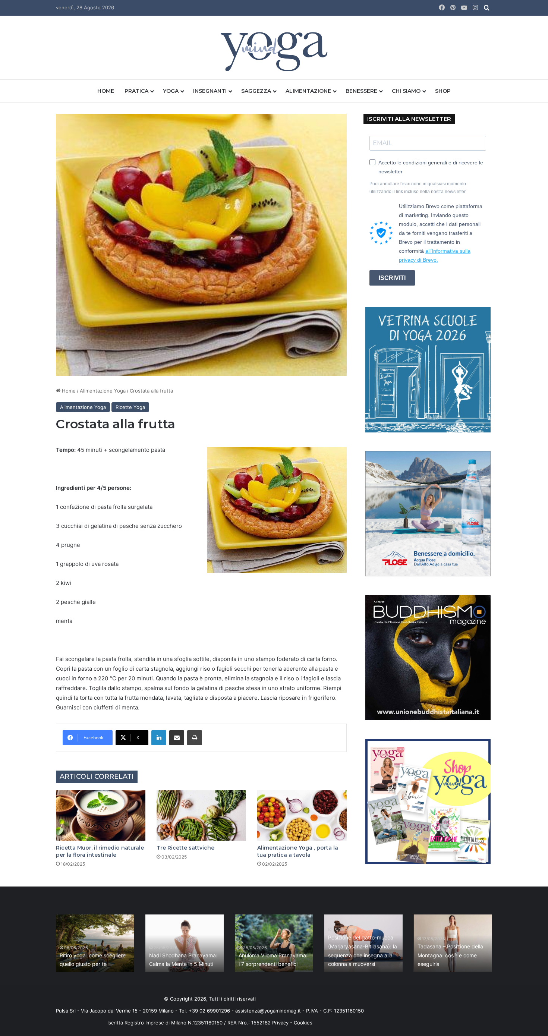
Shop (443, 91)
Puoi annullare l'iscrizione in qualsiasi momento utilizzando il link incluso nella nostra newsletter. (417, 187)
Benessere (361, 91)
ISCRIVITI (392, 278)
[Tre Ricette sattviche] (201, 815)
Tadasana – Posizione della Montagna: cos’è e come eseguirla (125, 955)
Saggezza (256, 91)
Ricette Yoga (130, 407)
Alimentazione (308, 91)
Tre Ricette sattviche (185, 847)
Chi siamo (406, 91)
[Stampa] (194, 737)
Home (105, 91)
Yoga (171, 91)
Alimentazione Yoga (103, 391)
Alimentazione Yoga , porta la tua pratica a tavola (297, 851)
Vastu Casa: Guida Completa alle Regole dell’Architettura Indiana (305, 955)
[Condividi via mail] (176, 737)
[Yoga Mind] (274, 51)
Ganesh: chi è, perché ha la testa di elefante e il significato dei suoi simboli (393, 955)
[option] (127, 943)
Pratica (136, 91)
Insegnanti (210, 91)
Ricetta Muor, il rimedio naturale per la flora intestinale (100, 851)
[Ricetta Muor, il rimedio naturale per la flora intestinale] (100, 815)
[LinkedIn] (158, 737)
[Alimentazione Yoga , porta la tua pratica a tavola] (302, 815)
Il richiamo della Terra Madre (216, 964)
